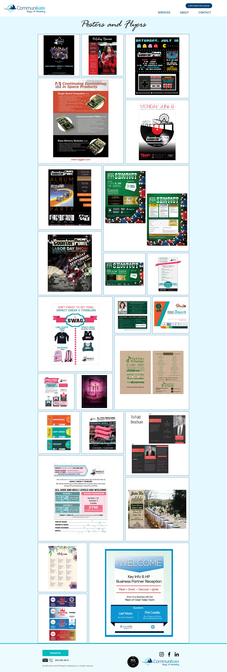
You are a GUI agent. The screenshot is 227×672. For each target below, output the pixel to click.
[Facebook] (169, 654)
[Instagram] (162, 654)
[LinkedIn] (177, 654)
